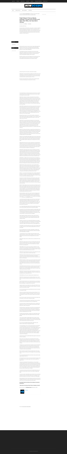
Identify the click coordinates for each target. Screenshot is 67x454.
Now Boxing (33, 6)
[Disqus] (30, 420)
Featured (28, 406)
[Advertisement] (30, 40)
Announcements (24, 406)
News (30, 406)
